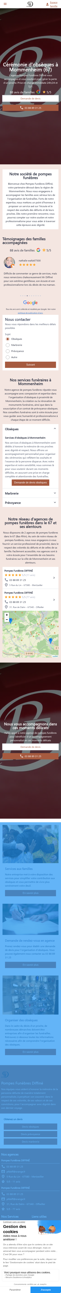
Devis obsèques (30, 1126)
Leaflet (55, 656)
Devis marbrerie (30, 1141)
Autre (14, 357)
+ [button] (7, 615)
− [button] (7, 620)
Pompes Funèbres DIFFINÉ (18, 570)
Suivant (30, 364)
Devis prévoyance (30, 1134)
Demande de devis (30, 98)
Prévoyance (17, 351)
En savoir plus (30, 893)
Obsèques (16, 338)
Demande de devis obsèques (30, 482)
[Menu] (5, 4)
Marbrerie (16, 345)
